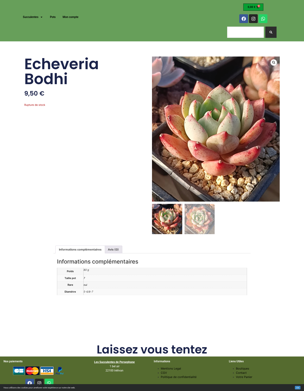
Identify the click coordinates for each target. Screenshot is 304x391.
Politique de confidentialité (179, 377)
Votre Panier (244, 377)
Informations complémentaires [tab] (80, 249)
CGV (164, 372)
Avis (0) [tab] (113, 249)
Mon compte (70, 17)
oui (85, 284)
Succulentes (30, 17)
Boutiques (242, 368)
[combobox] (245, 32)
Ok (297, 388)
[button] (274, 62)
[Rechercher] (271, 32)
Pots (53, 17)
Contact (241, 372)
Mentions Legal (171, 368)
